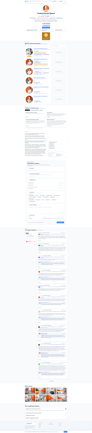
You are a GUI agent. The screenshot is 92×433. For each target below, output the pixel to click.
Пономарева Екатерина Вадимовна (41, 68)
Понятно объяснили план (56, 195)
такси (64, 410)
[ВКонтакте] (49, 150)
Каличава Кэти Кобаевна (39, 77)
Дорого (43, 199)
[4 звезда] (34, 170)
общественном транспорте (57, 410)
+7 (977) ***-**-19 (42, 326)
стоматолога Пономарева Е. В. (46, 234)
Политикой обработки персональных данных (52, 431)
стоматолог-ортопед (36, 49)
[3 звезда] (33, 170)
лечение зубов (27, 110)
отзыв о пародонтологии (52, 344)
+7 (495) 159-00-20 (46, 23)
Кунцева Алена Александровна (40, 96)
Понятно (66, 431)
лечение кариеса (49, 112)
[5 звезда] (36, 170)
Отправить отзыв (59, 222)
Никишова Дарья (42, 311)
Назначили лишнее (37, 199)
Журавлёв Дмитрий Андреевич (41, 59)
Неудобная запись (53, 199)
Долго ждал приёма (31, 199)
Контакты (60, 425)
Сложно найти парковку (32, 201)
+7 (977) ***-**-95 (42, 344)
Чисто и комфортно (42, 195)
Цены (39, 426)
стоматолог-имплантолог (42, 49)
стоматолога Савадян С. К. (61, 344)
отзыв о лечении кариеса (52, 271)
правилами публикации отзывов (40, 222)
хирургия (41, 110)
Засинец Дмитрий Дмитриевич (41, 48)
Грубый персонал (47, 199)
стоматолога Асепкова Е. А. (62, 271)
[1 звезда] (29, 170)
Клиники (40, 425)
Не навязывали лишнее (49, 195)
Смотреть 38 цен (41, 108)
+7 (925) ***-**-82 (42, 363)
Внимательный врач (31, 195)
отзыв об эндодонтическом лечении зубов (55, 326)
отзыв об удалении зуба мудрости (52, 311)
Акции (40, 427)
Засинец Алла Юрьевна (44, 261)
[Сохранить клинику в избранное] (49, 10)
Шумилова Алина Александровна (41, 86)
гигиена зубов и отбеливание (35, 110)
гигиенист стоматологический (37, 69)
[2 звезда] (31, 170)
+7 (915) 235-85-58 (46, 25)
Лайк (40, 240)
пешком (45, 410)
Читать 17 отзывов (40, 230)
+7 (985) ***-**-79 (42, 271)
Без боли (36, 195)
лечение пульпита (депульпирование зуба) (32, 119)
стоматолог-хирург (47, 49)
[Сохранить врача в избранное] (32, 49)
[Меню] (66, 1)
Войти (64, 1)
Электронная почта (52, 148)
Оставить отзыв (46, 27)
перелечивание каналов (50, 119)
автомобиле (51, 410)
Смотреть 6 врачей (44, 43)
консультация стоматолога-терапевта (31, 112)
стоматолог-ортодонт (44, 78)
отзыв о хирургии (51, 363)
